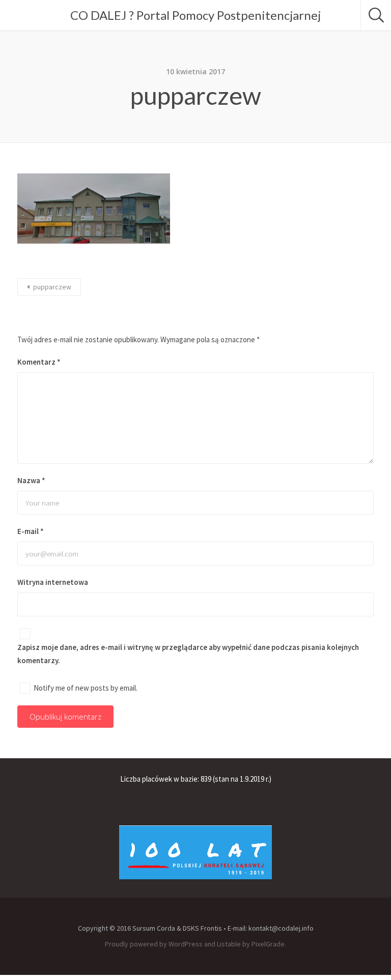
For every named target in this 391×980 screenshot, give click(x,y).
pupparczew (52, 286)
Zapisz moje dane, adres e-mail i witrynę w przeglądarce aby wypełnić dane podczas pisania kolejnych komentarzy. (188, 653)
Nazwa (31, 480)
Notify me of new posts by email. (85, 688)
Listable (229, 943)
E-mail (30, 531)
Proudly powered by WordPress (154, 943)
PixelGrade (268, 943)
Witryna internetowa (52, 582)
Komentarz (39, 362)
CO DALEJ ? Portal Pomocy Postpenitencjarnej (195, 15)
